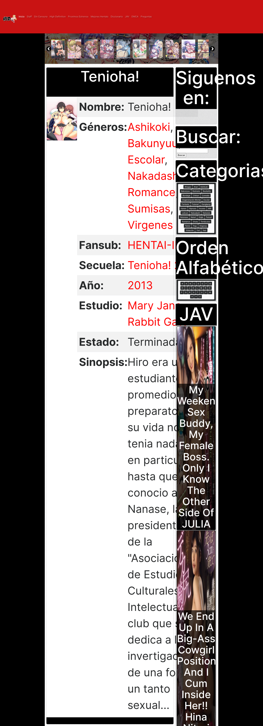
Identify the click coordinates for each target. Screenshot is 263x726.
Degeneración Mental (191, 200)
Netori (193, 217)
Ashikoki (149, 126)
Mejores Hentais (99, 16)
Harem (183, 208)
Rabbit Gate (158, 321)
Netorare (206, 213)
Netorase (184, 217)
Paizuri (209, 217)
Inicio (22, 16)
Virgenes (150, 224)
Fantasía (185, 204)
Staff (29, 16)
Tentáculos (205, 221)
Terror (187, 226)
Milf (209, 208)
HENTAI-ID (155, 245)
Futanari (195, 204)
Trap (195, 226)
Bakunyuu (153, 143)
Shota (195, 221)
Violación (190, 230)
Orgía (201, 217)
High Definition (58, 16)
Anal (196, 187)
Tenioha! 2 (154, 265)
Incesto (202, 208)
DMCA (135, 16)
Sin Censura (40, 16)
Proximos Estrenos (78, 16)
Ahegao (188, 187)
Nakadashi (154, 175)
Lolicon (185, 213)
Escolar (146, 159)
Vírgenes (203, 226)
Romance (151, 192)
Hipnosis (192, 208)
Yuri (198, 230)
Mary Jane (155, 305)
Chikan (196, 195)
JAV (127, 16)
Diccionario (117, 16)
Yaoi (204, 230)
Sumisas (149, 208)
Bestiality (207, 191)
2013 (140, 285)
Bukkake (196, 191)
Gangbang (206, 204)
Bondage (186, 195)
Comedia (205, 195)
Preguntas (146, 16)
